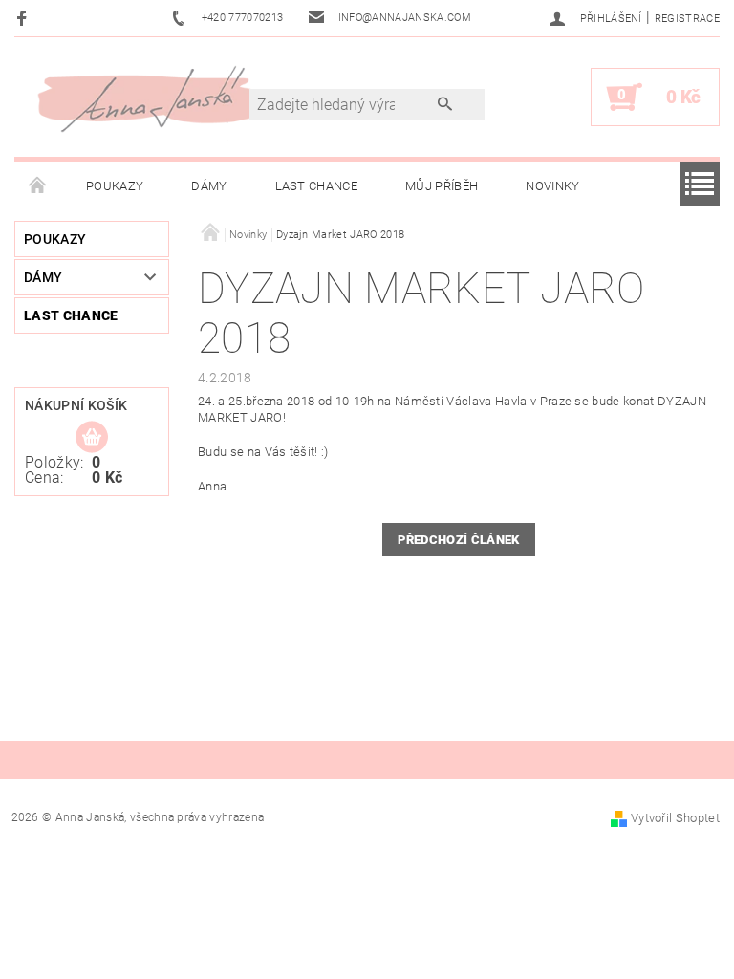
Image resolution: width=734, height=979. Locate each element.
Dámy (209, 186)
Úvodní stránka (38, 186)
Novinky (552, 186)
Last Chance (316, 186)
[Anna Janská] (153, 98)
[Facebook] (24, 18)
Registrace (687, 18)
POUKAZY (114, 186)
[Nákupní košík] (92, 438)
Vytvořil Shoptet (675, 818)
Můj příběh (441, 186)
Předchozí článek (458, 540)
